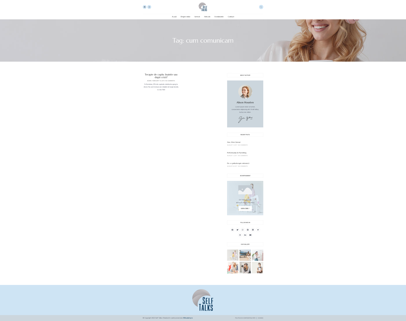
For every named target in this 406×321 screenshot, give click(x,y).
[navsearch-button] (261, 7)
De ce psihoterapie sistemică (238, 163)
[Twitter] (237, 230)
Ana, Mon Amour (234, 142)
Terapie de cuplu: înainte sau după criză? (161, 76)
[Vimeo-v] (258, 230)
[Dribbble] (240, 235)
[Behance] (245, 235)
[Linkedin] (253, 230)
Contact (231, 17)
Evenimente (219, 17)
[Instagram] (149, 7)
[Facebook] (145, 7)
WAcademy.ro (188, 318)
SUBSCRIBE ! (245, 208)
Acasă (174, 17)
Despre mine (185, 17)
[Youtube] (250, 235)
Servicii (197, 17)
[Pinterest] (248, 230)
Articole (207, 17)
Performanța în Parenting (236, 153)
